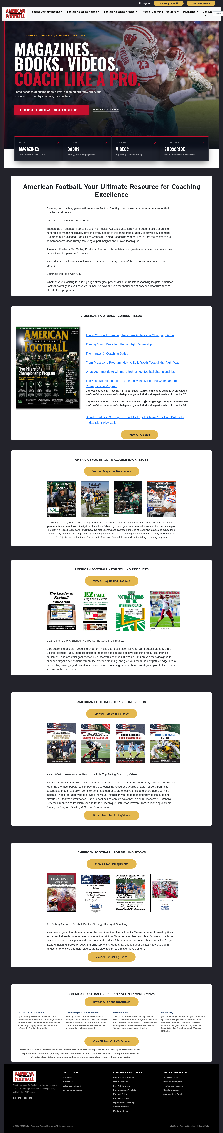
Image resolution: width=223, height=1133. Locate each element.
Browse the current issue (106, 109)
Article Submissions (72, 1090)
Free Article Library (122, 1086)
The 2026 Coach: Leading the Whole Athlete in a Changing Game (130, 335)
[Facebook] (14, 1098)
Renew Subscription (172, 1082)
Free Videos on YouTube (124, 1090)
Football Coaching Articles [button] (119, 11)
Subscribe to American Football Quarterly (51, 110)
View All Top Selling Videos (112, 713)
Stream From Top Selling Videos (111, 815)
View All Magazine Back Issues (111, 471)
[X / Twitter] (19, 1098)
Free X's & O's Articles (123, 1077)
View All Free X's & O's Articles (111, 1041)
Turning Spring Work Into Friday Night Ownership (119, 344)
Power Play (167, 1012)
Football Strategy (121, 1098)
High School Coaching (124, 1102)
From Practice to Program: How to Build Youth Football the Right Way (132, 362)
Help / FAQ (173, 1126)
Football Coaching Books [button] (45, 11)
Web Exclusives (120, 1082)
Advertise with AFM (72, 1086)
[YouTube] (25, 1098)
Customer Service (201, 3)
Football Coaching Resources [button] (159, 11)
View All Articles (139, 434)
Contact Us (207, 13)
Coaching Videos (171, 1090)
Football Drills (120, 1094)
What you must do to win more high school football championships (130, 371)
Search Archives (121, 1107)
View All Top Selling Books (111, 864)
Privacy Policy (203, 1126)
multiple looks (120, 1012)
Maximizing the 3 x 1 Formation (82, 1012)
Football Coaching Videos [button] (82, 11)
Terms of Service (187, 1126)
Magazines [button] (189, 11)
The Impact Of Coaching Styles (107, 353)
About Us (67, 1077)
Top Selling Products (173, 1086)
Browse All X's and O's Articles (111, 1001)
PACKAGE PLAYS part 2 (31, 1012)
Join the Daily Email (172, 1094)
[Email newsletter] (30, 1098)
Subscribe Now (170, 1077)
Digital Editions (120, 1111)
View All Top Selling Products (111, 581)
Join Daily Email (167, 3)
